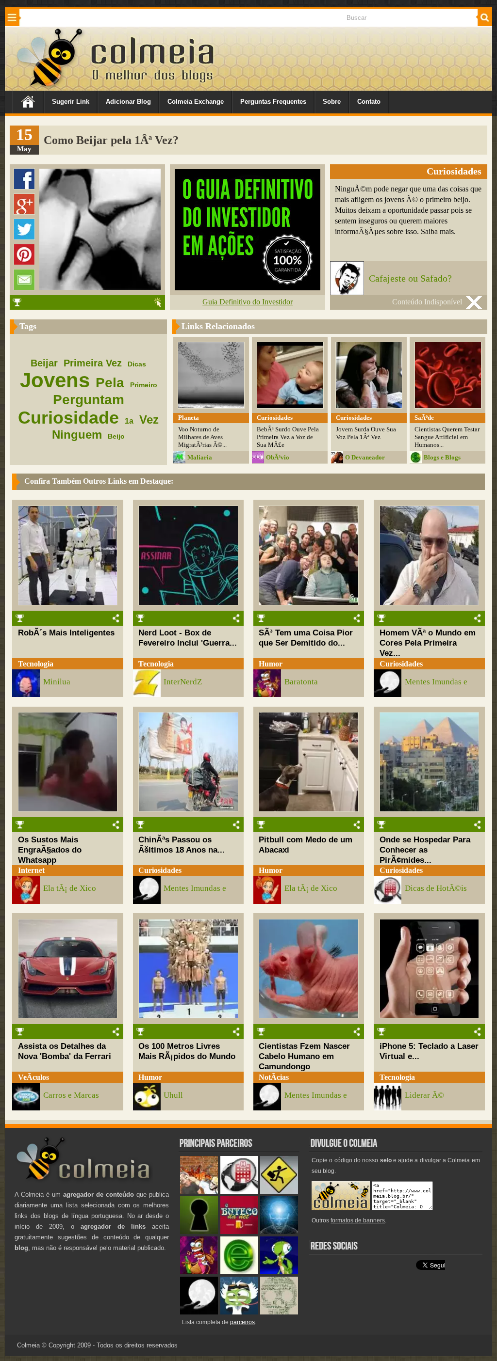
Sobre (332, 101)
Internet (31, 870)
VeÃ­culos (33, 1077)
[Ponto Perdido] (199, 1231)
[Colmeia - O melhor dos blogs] (50, 87)
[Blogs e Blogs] (239, 1272)
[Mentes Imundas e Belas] (199, 1312)
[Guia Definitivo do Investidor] (247, 288)
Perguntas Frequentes (273, 101)
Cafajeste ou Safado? (410, 278)
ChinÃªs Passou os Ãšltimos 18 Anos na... (181, 845)
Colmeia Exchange (195, 101)
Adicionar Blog (128, 101)
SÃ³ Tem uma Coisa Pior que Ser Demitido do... (306, 638)
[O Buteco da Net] (239, 1231)
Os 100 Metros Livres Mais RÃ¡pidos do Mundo (186, 1051)
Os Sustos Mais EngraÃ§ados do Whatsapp (50, 850)
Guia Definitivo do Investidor (247, 302)
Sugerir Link (70, 101)
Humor (270, 664)
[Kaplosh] (199, 1191)
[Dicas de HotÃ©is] (239, 1191)
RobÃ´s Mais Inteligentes (66, 632)
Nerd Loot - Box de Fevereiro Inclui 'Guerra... (187, 638)
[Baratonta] (199, 1272)
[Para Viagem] (279, 1191)
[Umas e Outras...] (279, 1312)
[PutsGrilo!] (279, 1272)
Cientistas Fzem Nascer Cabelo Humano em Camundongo (304, 1056)
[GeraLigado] (239, 1312)
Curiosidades (401, 664)
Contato (369, 101)
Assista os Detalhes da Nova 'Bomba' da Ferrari (64, 1051)
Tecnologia (35, 664)
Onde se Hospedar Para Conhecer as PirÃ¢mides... (425, 850)
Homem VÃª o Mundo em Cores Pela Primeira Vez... (428, 643)
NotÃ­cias (274, 1077)
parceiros (242, 1322)
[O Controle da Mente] (279, 1231)
